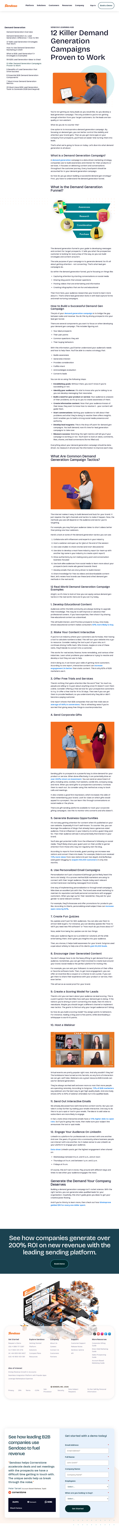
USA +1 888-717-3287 (16, 1347)
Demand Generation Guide (18, 1382)
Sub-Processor (48, 1390)
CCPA (37, 1390)
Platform (32, 1347)
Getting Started (35, 1343)
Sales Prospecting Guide (99, 1356)
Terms (28, 1390)
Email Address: (87, 1445)
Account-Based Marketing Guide (98, 1362)
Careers (53, 1347)
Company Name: (87, 1469)
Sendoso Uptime (77, 1350)
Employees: (87, 1481)
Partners (53, 1357)
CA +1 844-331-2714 (15, 1350)
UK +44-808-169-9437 (17, 1353)
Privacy (11, 1390)
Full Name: (87, 1457)
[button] (30, 5)
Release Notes (76, 1347)
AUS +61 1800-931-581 (16, 1357)
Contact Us (54, 1350)
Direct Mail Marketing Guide (100, 1350)
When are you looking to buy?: (87, 1493)
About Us (53, 1343)
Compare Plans (35, 1353)
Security (61, 1390)
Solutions (33, 1350)
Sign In (93, 5)
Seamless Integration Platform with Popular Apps (27, 1375)
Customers (54, 1353)
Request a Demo (14, 1343)
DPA (19, 1390)
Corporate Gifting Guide (99, 1344)
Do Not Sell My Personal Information (97, 1390)
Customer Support (78, 1343)
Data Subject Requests (73, 1390)
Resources (33, 1357)
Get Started (77, 1509)
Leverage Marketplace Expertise (20, 1379)
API (72, 1353)
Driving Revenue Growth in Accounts (22, 1372)
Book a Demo (106, 5)
